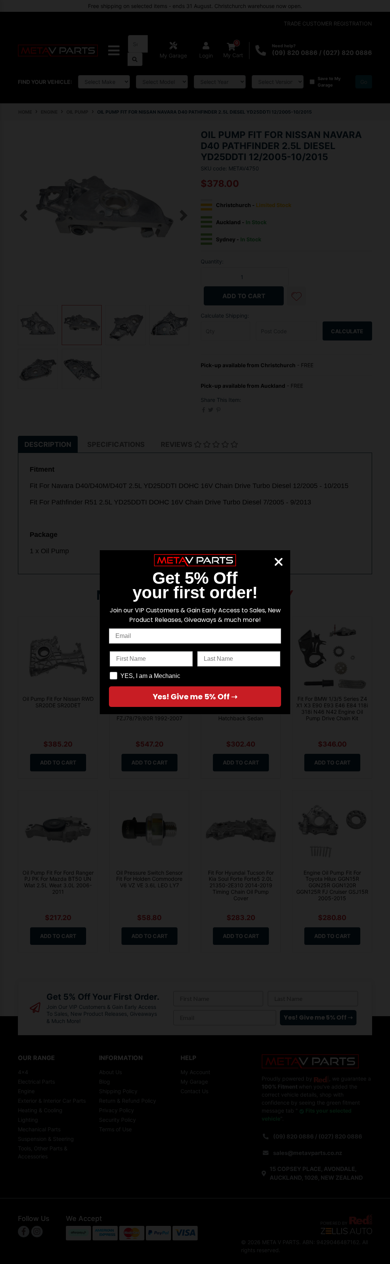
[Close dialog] (278, 562)
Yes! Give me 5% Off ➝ (195, 696)
